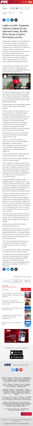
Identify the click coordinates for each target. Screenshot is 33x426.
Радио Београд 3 (6, 403)
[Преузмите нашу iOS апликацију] (16, 352)
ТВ (2, 397)
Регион (16, 377)
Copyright (11, 419)
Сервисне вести (23, 380)
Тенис (22, 384)
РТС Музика (17, 399)
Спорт (5, 384)
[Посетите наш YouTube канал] (21, 369)
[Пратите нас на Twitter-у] (12, 369)
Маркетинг (16, 409)
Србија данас (27, 377)
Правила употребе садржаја (23, 419)
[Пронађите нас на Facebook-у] (17, 369)
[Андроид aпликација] (16, 336)
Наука (13, 392)
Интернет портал (20, 410)
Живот (12, 389)
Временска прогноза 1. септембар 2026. (11, 323)
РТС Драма (7, 398)
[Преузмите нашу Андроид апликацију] (16, 357)
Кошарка (16, 384)
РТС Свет (21, 397)
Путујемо (12, 390)
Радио (5, 402)
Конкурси (11, 410)
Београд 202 (16, 403)
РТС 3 (15, 397)
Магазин (6, 389)
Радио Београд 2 (24, 402)
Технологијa (5, 390)
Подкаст (14, 381)
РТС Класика (22, 398)
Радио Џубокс (20, 405)
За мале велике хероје (17, 393)
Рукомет (5, 385)
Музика (27, 389)
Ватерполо (12, 385)
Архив (24, 406)
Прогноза (7, 281)
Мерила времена (26, 379)
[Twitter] (8, 20)
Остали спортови (11, 386)
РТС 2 (10, 397)
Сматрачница (7, 381)
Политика (9, 377)
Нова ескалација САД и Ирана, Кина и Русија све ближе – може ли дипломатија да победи (13, 295)
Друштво (10, 379)
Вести (4, 377)
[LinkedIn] (12, 20)
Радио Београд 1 (13, 402)
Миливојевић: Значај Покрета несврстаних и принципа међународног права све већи (12, 302)
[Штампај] (16, 20)
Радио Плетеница (26, 403)
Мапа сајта (26, 414)
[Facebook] (4, 20)
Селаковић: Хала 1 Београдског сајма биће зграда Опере (12, 308)
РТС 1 (6, 397)
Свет (20, 377)
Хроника (4, 379)
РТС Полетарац (26, 399)
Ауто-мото (26, 385)
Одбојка (27, 384)
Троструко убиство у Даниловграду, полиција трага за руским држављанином (12, 317)
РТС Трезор (9, 399)
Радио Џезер (17, 406)
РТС (5, 409)
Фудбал (10, 384)
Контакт (9, 409)
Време (16, 380)
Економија (18, 379)
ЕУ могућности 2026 (24, 381)
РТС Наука (28, 397)
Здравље (28, 390)
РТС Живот (15, 398)
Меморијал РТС (22, 386)
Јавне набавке (24, 409)
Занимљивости (19, 389)
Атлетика (19, 385)
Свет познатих (20, 390)
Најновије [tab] (5, 285)
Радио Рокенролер (10, 405)
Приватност (5, 419)
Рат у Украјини (9, 380)
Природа (19, 392)
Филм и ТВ (7, 392)
